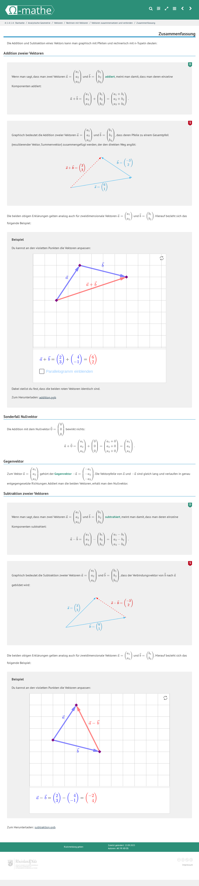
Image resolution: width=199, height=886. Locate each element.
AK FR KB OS (122, 848)
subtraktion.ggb (45, 827)
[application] (99, 301)
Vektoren (58, 22)
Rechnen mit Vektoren (77, 22)
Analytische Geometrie (39, 22)
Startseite (19, 22)
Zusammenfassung (145, 22)
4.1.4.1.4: (9, 22)
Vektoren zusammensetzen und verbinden (112, 22)
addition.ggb (47, 397)
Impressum (187, 865)
